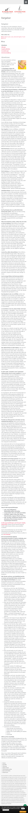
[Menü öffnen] (26, 2)
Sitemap (5, 766)
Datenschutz (6, 767)
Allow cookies (23, 811)
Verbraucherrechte (7, 769)
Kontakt (5, 764)
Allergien (3, 47)
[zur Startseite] (14, 9)
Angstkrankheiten (5, 49)
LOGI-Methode (6, 534)
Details (23, 808)
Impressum (5, 772)
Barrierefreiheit (6, 770)
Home (4, 763)
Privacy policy (6, 809)
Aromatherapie (5, 50)
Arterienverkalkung (6, 52)
